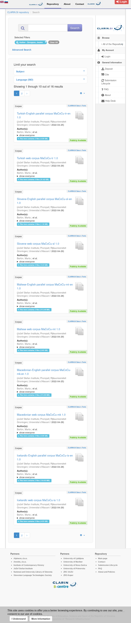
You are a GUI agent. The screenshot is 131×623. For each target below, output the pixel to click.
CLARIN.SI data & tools (77, 106)
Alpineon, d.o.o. (20, 558)
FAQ (100, 568)
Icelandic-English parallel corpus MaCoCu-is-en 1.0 (45, 457)
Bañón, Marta (24, 132)
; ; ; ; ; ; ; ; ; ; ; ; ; (50, 133)
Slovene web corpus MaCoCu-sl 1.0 (38, 243)
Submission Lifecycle (108, 565)
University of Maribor (73, 562)
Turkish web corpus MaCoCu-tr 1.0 (37, 158)
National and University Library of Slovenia (33, 572)
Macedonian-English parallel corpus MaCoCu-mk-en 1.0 (44, 372)
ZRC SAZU (68, 572)
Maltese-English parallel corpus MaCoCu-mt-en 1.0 (45, 286)
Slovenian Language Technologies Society (33, 575)
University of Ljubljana (73, 558)
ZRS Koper (68, 575)
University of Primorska (74, 568)
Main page (102, 558)
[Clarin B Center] (65, 584)
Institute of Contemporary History (29, 565)
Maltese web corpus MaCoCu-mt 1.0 (38, 329)
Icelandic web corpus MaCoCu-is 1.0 (38, 500)
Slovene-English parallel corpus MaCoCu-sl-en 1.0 (44, 201)
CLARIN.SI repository (18, 12)
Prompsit (44, 121)
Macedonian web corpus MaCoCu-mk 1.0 (41, 414)
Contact (101, 562)
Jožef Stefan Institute (28, 121)
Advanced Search (21, 49)
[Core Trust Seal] (65, 597)
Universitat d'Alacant (39, 124)
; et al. (27, 133)
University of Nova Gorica (75, 565)
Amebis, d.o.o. (20, 562)
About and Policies (106, 572)
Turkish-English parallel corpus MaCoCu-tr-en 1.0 (43, 115)
